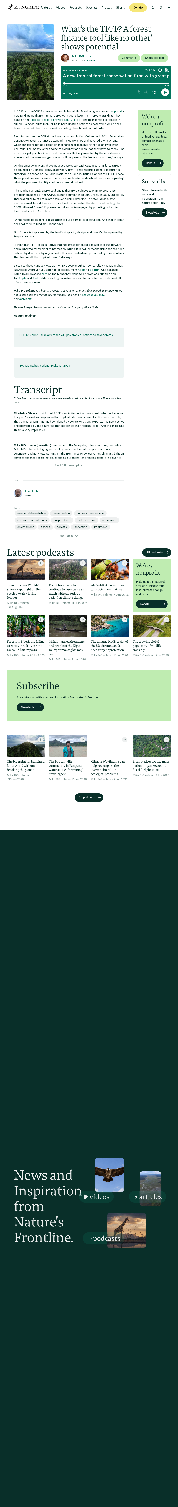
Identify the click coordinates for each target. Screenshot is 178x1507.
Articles (107, 7)
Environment (25, 527)
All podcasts (154, 552)
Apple (82, 269)
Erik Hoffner (33, 491)
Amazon (91, 60)
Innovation (80, 527)
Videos (60, 7)
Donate (138, 7)
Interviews (100, 527)
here (44, 274)
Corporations (62, 520)
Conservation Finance (90, 513)
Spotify (95, 269)
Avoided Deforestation (31, 513)
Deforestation (86, 520)
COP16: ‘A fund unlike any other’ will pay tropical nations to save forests (66, 335)
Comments (129, 58)
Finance (45, 527)
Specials (91, 7)
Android (38, 278)
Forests (62, 527)
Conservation (61, 513)
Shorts (120, 7)
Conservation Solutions (32, 520)
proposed (116, 111)
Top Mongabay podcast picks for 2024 (44, 365)
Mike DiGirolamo (83, 56)
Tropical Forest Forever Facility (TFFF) (56, 120)
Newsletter (153, 212)
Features (46, 7)
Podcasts (75, 7)
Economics (109, 520)
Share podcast (154, 58)
